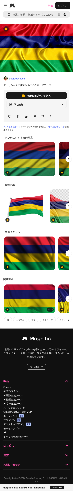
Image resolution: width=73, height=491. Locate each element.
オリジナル (23, 29)
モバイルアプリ (11, 428)
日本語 (36, 366)
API (5, 432)
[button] (36, 367)
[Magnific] (36, 339)
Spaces (7, 387)
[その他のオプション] (50, 116)
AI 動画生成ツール (13, 399)
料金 (50, 5)
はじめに (8, 445)
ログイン (63, 5)
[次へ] (69, 159)
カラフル (20, 319)
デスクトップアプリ (16, 424)
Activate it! (57, 487)
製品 (6, 381)
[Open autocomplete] (7, 14)
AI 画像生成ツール (12, 126)
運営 (6, 455)
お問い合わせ (11, 465)
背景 (33, 319)
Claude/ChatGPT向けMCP (17, 411)
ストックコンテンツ (14, 407)
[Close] (68, 487)
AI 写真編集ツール (56, 126)
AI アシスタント (12, 391)
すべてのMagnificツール (16, 436)
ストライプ (48, 319)
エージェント (13, 415)
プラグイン (12, 420)
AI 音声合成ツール (13, 403)
